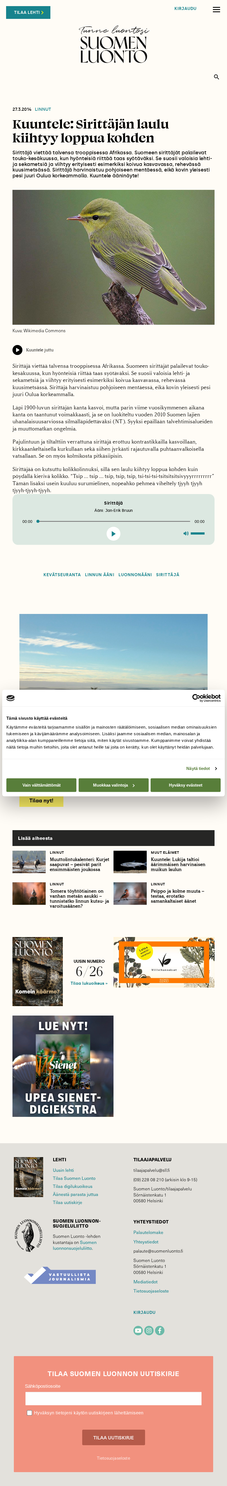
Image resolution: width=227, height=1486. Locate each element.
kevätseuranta (62, 575)
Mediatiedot (145, 1281)
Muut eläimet (165, 852)
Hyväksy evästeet (185, 785)
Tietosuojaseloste (151, 1291)
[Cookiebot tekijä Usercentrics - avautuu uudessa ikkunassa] (196, 698)
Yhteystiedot (145, 1242)
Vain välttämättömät (41, 785)
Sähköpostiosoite (42, 1386)
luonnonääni (135, 575)
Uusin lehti (63, 1170)
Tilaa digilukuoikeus (72, 1186)
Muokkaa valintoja (110, 785)
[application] (113, 519)
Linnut (43, 109)
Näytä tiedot (198, 768)
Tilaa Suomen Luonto (74, 1178)
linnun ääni (99, 575)
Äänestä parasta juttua (75, 1194)
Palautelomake (148, 1232)
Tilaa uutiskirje (67, 1202)
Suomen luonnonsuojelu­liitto (75, 1245)
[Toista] (114, 534)
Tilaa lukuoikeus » (89, 983)
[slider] (198, 533)
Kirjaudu (185, 8)
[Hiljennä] (186, 533)
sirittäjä (167, 575)
